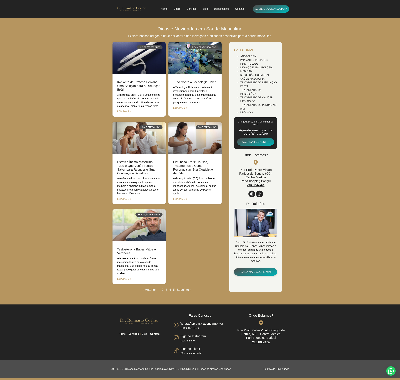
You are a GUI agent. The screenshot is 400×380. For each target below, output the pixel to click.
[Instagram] (251, 194)
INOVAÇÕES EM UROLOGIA (256, 67)
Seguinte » (184, 289)
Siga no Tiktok (190, 349)
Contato (239, 8)
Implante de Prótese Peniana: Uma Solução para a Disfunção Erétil (138, 85)
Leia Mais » (124, 111)
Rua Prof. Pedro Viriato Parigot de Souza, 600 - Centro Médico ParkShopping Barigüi (261, 334)
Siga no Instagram (193, 336)
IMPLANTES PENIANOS (254, 59)
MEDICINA (246, 71)
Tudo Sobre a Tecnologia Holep (194, 82)
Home (164, 8)
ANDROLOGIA (248, 56)
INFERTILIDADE (249, 63)
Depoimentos (221, 8)
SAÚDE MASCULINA (252, 78)
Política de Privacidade (276, 369)
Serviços (191, 8)
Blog (205, 8)
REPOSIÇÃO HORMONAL (255, 74)
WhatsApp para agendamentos (202, 323)
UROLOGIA (246, 112)
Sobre (177, 8)
